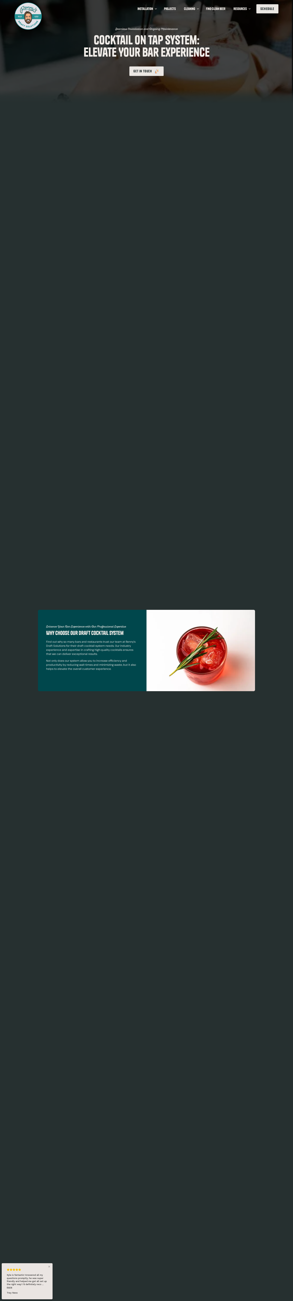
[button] (146, 9)
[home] (28, 16)
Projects (170, 9)
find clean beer (215, 9)
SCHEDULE (267, 9)
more (9, 1287)
